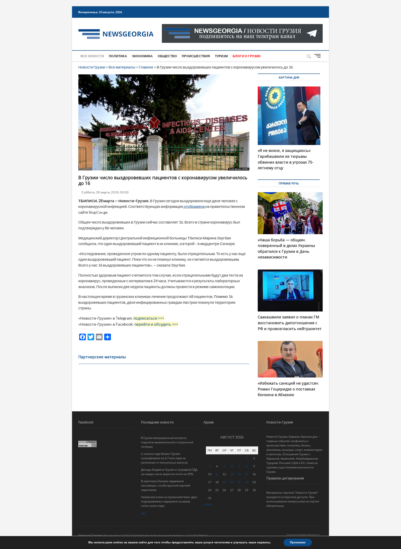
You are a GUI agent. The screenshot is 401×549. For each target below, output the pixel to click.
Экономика (142, 56)
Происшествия (196, 56)
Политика (118, 56)
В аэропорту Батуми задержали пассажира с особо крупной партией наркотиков (165, 485)
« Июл (208, 504)
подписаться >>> (148, 318)
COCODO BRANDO (197, 535)
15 (246, 474)
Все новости (92, 56)
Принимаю (298, 542)
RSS (143, 513)
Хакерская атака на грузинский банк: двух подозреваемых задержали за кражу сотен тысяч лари (169, 501)
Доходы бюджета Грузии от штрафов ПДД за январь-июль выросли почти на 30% (169, 472)
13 (231, 474)
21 (239, 482)
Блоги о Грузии (247, 56)
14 (239, 474)
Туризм (221, 56)
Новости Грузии (90, 535)
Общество (167, 56)
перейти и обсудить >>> (156, 324)
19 (224, 482)
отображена (194, 206)
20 (231, 482)
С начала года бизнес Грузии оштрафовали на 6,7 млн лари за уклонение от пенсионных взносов (164, 458)
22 (246, 482)
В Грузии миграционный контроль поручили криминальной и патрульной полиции (167, 442)
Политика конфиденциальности (303, 534)
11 (217, 474)
